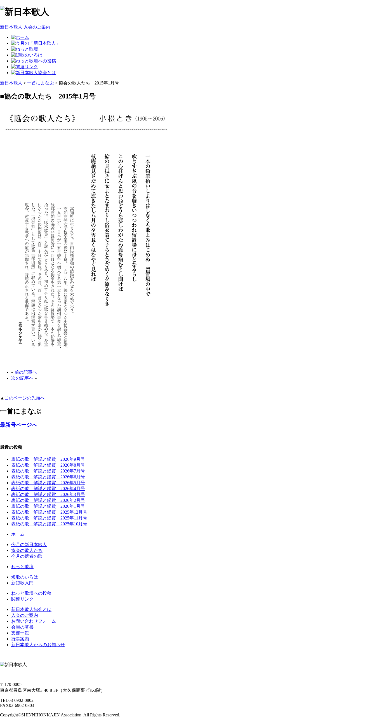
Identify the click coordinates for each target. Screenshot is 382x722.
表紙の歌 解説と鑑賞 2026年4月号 (48, 488)
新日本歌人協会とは (31, 609)
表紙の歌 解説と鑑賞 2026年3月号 (48, 494)
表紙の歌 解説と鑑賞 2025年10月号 (49, 523)
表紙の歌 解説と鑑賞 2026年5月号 (48, 482)
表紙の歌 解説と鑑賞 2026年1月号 (48, 506)
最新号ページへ (18, 425)
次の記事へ (22, 378)
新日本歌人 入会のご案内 (25, 27)
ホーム (18, 534)
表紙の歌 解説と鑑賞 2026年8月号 (48, 465)
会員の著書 (22, 627)
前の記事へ (26, 372)
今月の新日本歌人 (29, 544)
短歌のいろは (24, 577)
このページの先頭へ (24, 398)
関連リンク (22, 599)
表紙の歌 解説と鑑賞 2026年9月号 (48, 459)
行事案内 (20, 638)
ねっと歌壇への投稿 (31, 593)
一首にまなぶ (40, 83)
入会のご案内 (24, 615)
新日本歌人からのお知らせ (38, 644)
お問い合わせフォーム (33, 621)
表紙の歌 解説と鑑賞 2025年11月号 (49, 518)
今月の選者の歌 (27, 556)
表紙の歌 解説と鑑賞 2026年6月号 (48, 476)
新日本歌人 (11, 83)
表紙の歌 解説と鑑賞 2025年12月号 (49, 512)
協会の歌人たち (27, 550)
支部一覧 (20, 633)
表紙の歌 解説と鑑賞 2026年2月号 (48, 500)
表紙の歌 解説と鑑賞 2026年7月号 (48, 471)
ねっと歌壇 (22, 566)
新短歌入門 (22, 582)
